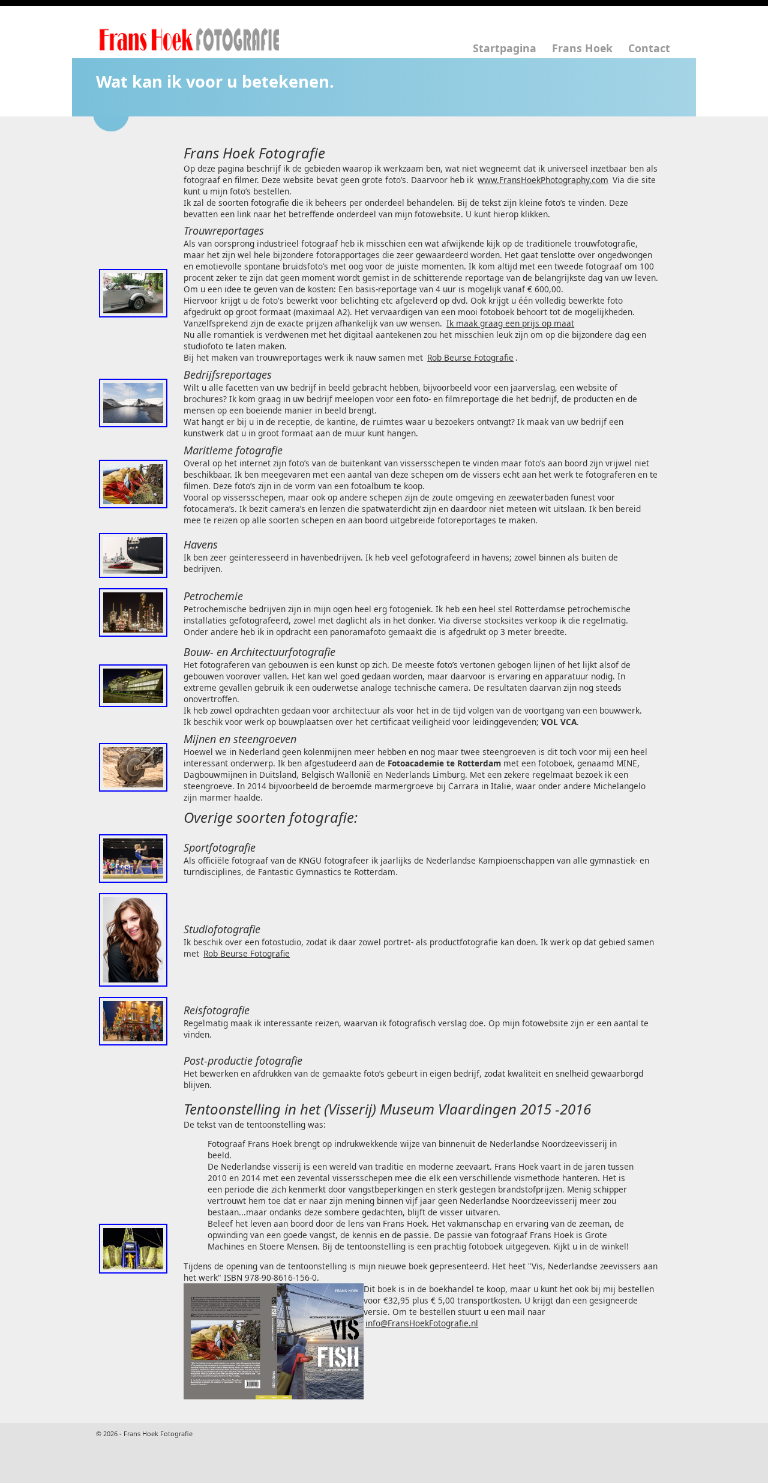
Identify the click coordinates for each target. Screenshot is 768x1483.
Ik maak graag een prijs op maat (510, 323)
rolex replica (96, 1428)
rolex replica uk (317, 1440)
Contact (649, 48)
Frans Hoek (582, 48)
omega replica (67, 1440)
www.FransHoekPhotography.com (543, 179)
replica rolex (456, 1428)
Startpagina (504, 48)
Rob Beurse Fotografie (470, 357)
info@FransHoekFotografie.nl (421, 1323)
